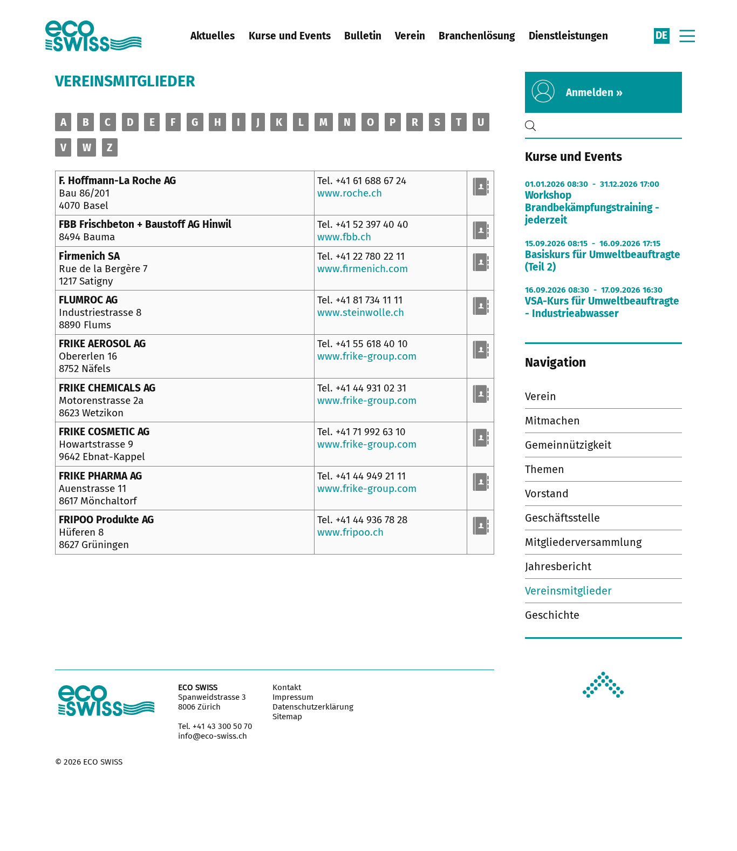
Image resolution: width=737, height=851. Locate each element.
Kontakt (286, 687)
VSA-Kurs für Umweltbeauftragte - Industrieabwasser (602, 307)
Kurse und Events (290, 36)
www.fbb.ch (344, 237)
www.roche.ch (349, 193)
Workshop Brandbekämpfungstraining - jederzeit (592, 207)
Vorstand (547, 493)
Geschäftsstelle (562, 517)
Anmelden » (594, 92)
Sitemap (287, 716)
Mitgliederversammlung (583, 542)
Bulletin (362, 36)
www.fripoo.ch (350, 532)
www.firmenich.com (362, 268)
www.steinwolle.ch (360, 312)
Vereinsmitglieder (568, 590)
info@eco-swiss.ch (212, 736)
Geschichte (552, 615)
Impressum (292, 697)
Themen (544, 469)
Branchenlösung (477, 36)
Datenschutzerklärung (312, 707)
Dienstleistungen (568, 36)
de (661, 35)
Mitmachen (552, 420)
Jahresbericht (558, 566)
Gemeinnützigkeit (568, 444)
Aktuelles (212, 36)
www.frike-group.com (367, 356)
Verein (410, 36)
